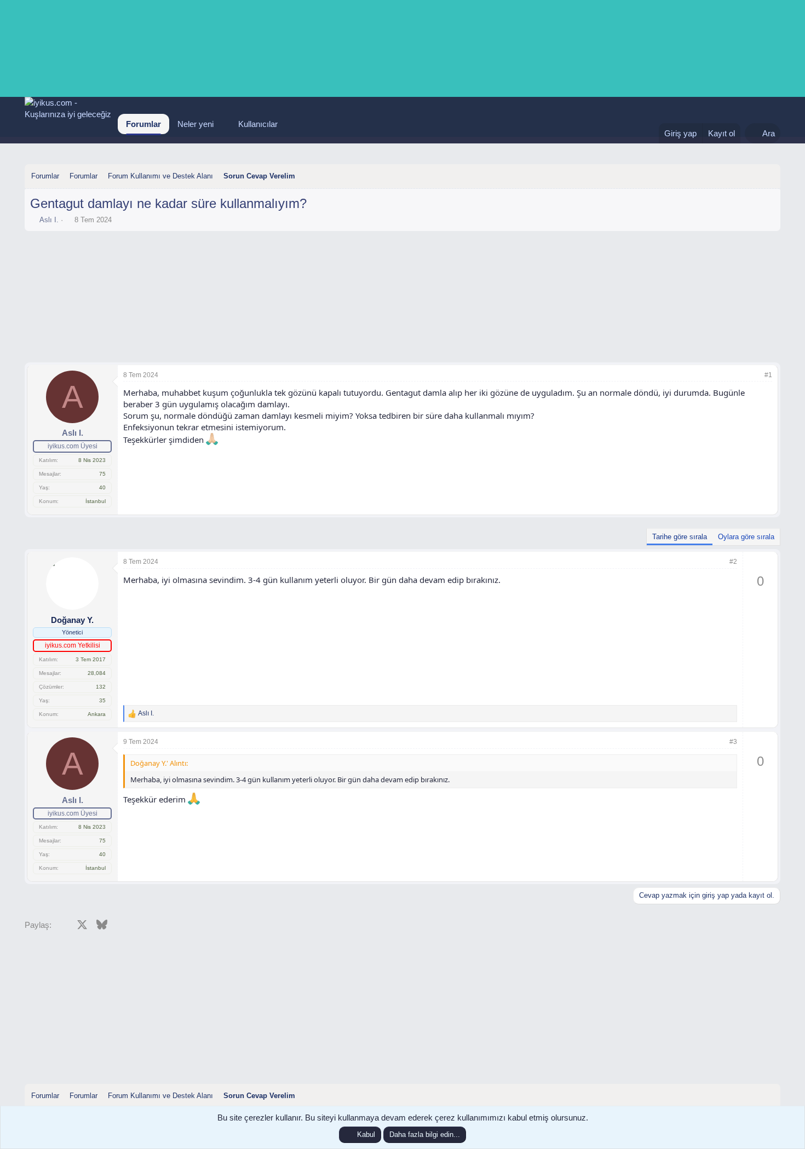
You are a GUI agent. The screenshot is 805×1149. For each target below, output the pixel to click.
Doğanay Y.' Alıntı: (159, 763)
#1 (768, 375)
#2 (733, 561)
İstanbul (95, 501)
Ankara (97, 714)
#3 (733, 742)
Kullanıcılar (258, 124)
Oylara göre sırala (746, 537)
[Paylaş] (753, 375)
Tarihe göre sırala (679, 537)
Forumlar (143, 124)
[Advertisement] (402, 266)
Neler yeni (195, 124)
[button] (222, 124)
